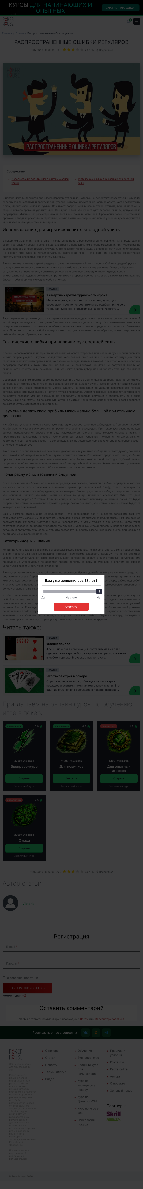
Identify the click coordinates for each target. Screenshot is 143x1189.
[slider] (99, 591)
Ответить (71, 606)
